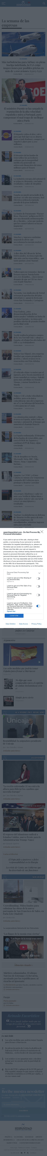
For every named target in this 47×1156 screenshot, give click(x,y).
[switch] (38, 578)
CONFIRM (14, 616)
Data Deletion (11, 624)
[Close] (42, 532)
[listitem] (23, 573)
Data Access (23, 624)
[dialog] (23, 578)
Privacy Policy (36, 624)
